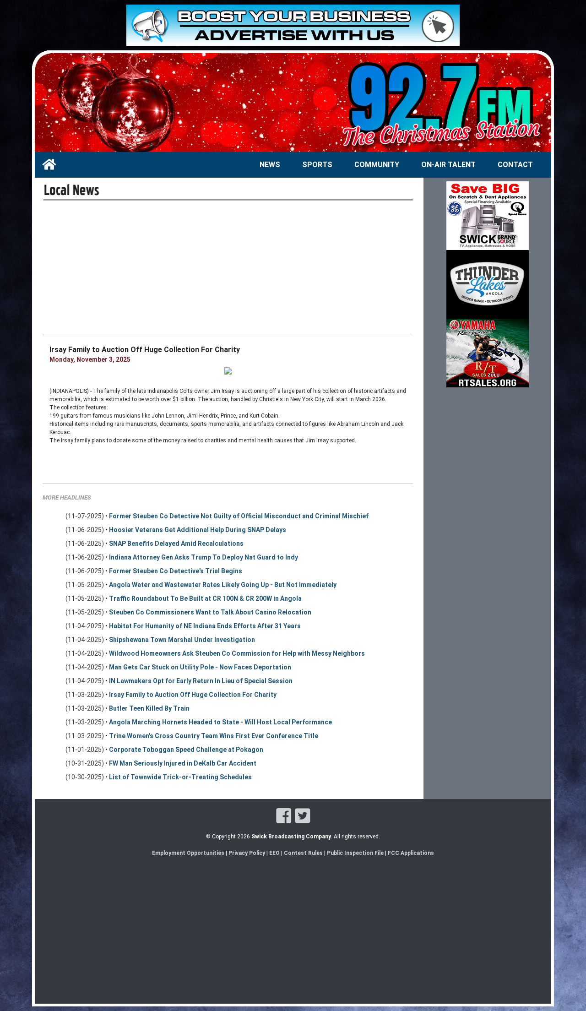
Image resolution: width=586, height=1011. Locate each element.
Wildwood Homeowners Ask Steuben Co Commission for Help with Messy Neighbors (237, 653)
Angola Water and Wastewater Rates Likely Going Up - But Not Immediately (222, 584)
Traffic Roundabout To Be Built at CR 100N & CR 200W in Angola (205, 598)
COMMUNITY (376, 164)
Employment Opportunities (188, 853)
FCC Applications (411, 853)
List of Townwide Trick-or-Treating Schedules (180, 777)
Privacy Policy (246, 853)
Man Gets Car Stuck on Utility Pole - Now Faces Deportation (200, 667)
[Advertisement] (228, 268)
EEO (275, 853)
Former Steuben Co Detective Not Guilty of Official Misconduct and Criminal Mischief (239, 516)
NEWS (270, 164)
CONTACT (515, 164)
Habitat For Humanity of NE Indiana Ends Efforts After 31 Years (205, 626)
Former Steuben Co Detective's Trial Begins (175, 571)
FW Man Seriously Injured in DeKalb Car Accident (182, 763)
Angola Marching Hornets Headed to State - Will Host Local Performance (220, 722)
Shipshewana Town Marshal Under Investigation (182, 639)
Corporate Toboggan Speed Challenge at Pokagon (186, 749)
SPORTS (317, 164)
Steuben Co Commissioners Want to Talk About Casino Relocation (210, 612)
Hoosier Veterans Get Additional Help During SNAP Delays (197, 529)
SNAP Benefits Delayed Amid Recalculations (176, 543)
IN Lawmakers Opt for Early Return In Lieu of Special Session (201, 681)
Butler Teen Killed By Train (149, 708)
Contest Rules (303, 853)
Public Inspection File (355, 853)
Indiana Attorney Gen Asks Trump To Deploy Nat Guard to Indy (203, 557)
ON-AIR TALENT (448, 164)
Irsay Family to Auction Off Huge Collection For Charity (193, 694)
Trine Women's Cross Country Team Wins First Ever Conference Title (213, 735)
